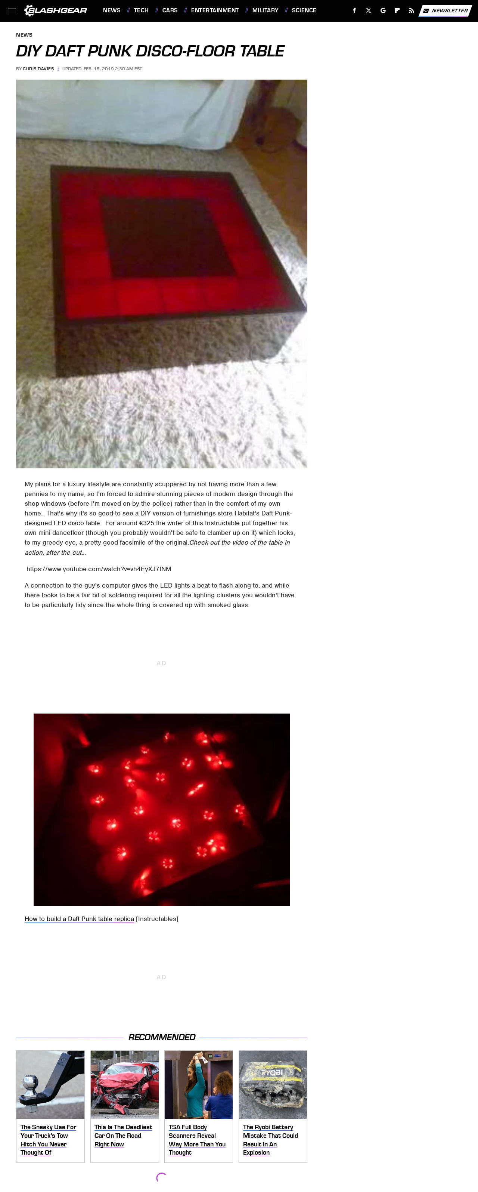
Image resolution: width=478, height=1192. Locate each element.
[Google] (383, 10)
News (111, 10)
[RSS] (411, 10)
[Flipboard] (397, 10)
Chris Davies (38, 68)
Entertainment (215, 10)
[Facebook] (354, 10)
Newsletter (450, 10)
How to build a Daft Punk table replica (79, 919)
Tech (141, 10)
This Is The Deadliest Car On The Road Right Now (123, 1135)
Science (304, 10)
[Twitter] (368, 10)
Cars (170, 10)
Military (265, 10)
